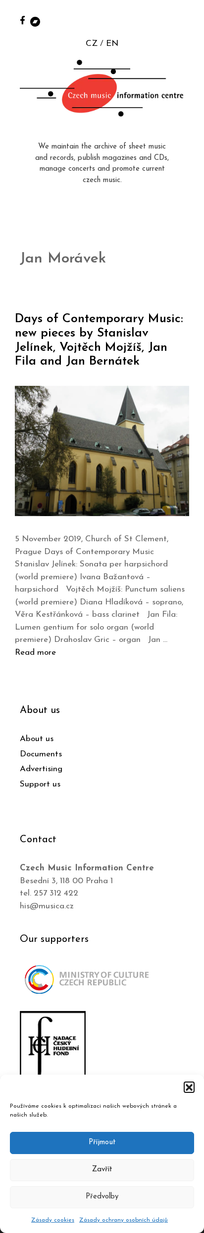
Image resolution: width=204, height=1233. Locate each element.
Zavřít (102, 1169)
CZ (92, 43)
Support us (40, 784)
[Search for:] (185, 20)
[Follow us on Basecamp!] (35, 21)
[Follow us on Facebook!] (22, 20)
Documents (41, 754)
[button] (189, 1087)
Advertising (41, 769)
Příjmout (102, 1142)
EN (112, 43)
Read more (35, 652)
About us (36, 739)
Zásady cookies (52, 1220)
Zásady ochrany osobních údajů (123, 1220)
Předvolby (102, 1196)
